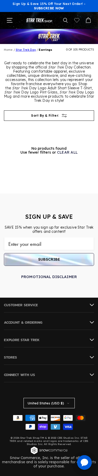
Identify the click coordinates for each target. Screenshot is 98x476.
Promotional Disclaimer (49, 276)
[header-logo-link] (39, 20)
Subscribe (49, 259)
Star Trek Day (26, 50)
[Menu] (9, 20)
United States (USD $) (46, 403)
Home (8, 50)
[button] (65, 20)
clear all (67, 152)
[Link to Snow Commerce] (49, 453)
